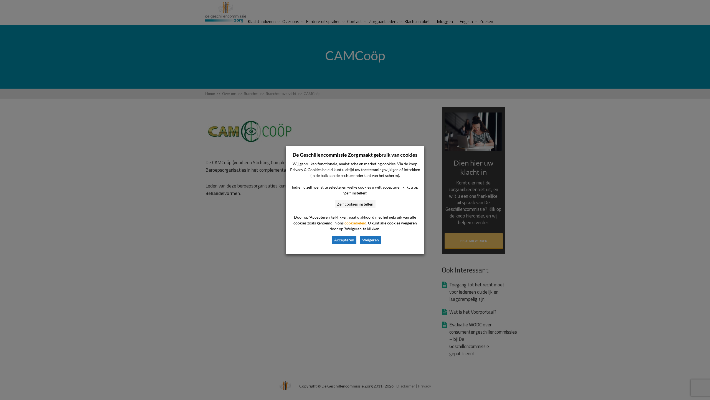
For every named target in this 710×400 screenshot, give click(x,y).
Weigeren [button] (370, 240)
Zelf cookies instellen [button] (355, 204)
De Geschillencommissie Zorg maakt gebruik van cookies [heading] (355, 155)
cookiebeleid (355, 223)
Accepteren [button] (344, 240)
